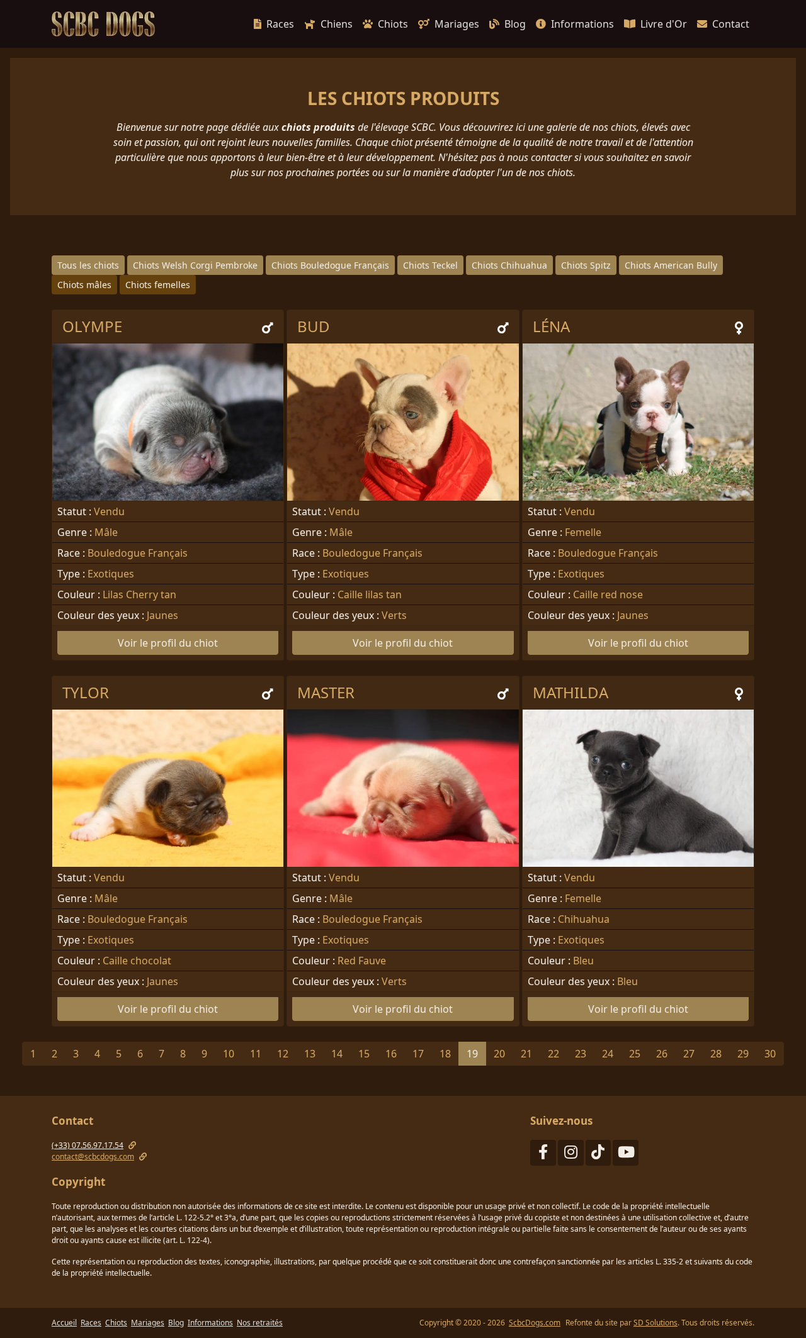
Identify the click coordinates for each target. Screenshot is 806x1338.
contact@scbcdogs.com (93, 1156)
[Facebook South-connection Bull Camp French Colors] (543, 1154)
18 (445, 1054)
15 (364, 1054)
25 (634, 1054)
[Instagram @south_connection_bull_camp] (571, 1154)
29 (743, 1054)
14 (337, 1054)
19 (472, 1054)
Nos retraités (260, 1322)
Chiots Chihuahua (509, 265)
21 (526, 1054)
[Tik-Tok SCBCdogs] (598, 1154)
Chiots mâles (84, 285)
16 (391, 1054)
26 (661, 1054)
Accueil (64, 1322)
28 (716, 1054)
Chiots (393, 24)
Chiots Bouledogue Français (330, 265)
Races (280, 24)
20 (499, 1054)
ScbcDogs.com (534, 1322)
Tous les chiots (88, 265)
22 (553, 1054)
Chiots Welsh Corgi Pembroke (195, 265)
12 (282, 1054)
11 (255, 1054)
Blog (515, 24)
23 (580, 1054)
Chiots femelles (157, 285)
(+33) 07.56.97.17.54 (87, 1145)
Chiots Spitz (586, 265)
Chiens (337, 24)
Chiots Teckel (430, 265)
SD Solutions (655, 1322)
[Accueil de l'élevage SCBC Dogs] (106, 24)
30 (770, 1054)
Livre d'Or (663, 24)
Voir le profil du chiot (168, 643)
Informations (582, 24)
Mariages (456, 24)
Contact (730, 24)
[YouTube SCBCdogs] (626, 1154)
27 (689, 1054)
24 (607, 1054)
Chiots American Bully (671, 265)
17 (418, 1054)
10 (228, 1054)
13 (309, 1054)
